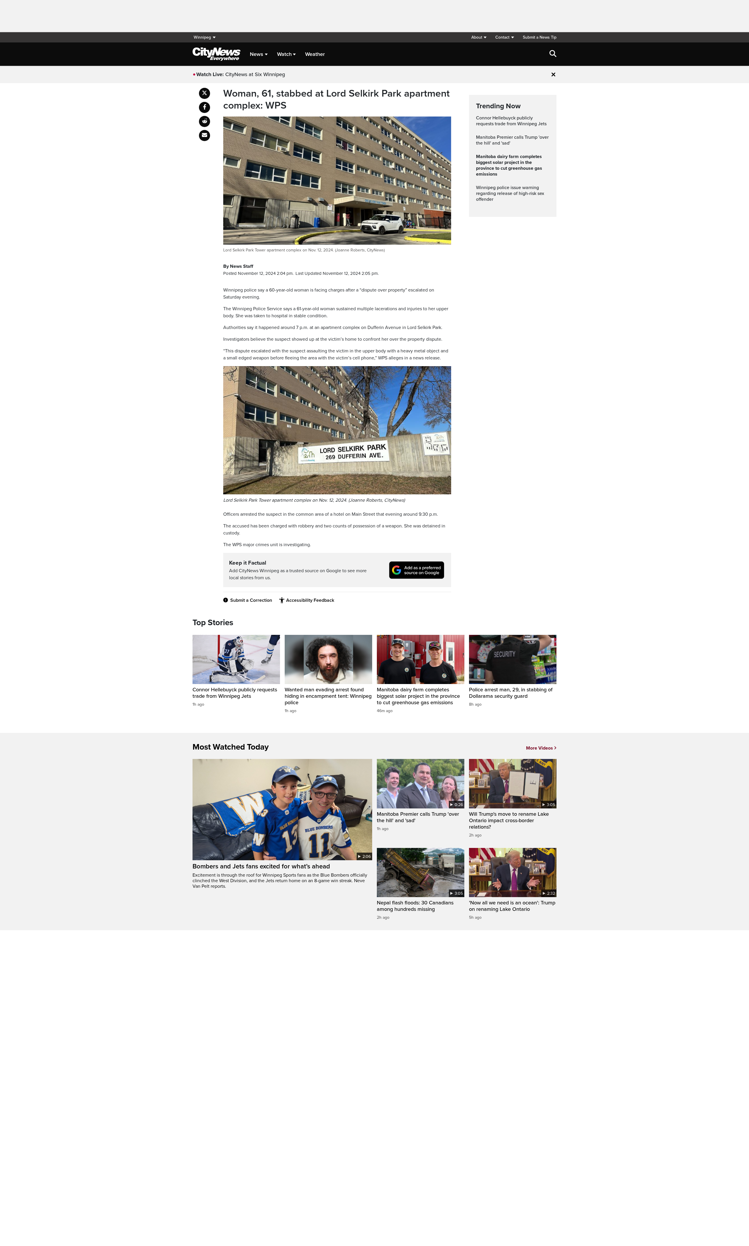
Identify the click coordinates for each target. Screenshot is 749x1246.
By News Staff (238, 266)
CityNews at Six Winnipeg (255, 74)
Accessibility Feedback (310, 600)
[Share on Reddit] (204, 121)
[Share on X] (204, 93)
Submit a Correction (251, 600)
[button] (479, 37)
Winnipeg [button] (202, 37)
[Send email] (204, 135)
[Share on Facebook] (204, 107)
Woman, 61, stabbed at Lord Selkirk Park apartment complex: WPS (336, 100)
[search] (552, 54)
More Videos (539, 748)
